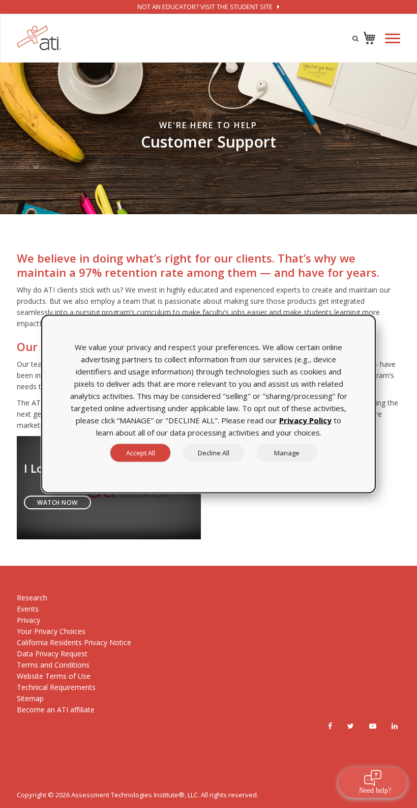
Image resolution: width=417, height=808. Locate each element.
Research (32, 597)
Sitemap (30, 698)
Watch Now (57, 502)
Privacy (28, 620)
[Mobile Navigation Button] (392, 38)
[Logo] (39, 37)
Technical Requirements (56, 687)
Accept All (140, 452)
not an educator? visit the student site (205, 6)
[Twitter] (350, 726)
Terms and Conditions (53, 665)
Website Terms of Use (54, 676)
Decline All (213, 452)
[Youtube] (372, 726)
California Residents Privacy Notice (74, 642)
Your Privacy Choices (51, 631)
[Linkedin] (395, 726)
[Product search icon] (355, 38)
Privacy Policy (305, 420)
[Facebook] (330, 726)
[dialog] (208, 404)
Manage (287, 452)
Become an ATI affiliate (56, 709)
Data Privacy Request (52, 653)
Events (28, 609)
